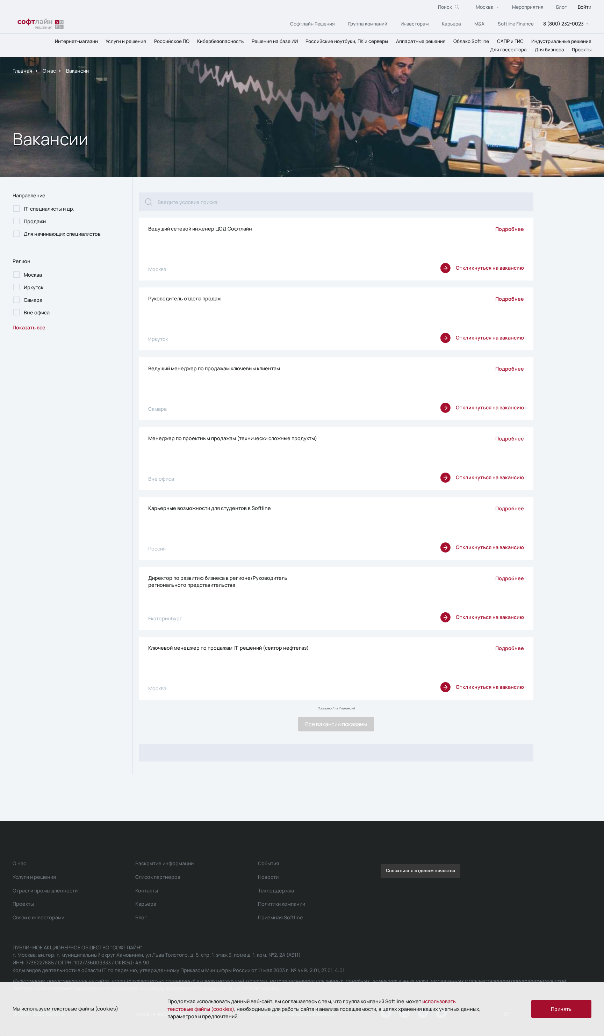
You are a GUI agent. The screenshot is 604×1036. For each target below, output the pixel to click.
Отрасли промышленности (45, 890)
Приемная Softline (280, 917)
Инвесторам (415, 24)
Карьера (451, 24)
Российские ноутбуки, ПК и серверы (346, 41)
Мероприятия (528, 7)
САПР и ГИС (510, 41)
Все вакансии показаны (336, 724)
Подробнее (509, 229)
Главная (22, 70)
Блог (561, 7)
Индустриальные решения (561, 41)
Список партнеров (157, 877)
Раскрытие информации (164, 863)
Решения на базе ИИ (275, 41)
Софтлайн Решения (312, 24)
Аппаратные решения (421, 41)
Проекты (581, 49)
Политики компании (281, 903)
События (268, 863)
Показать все (29, 327)
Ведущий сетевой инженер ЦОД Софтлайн (200, 228)
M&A (479, 24)
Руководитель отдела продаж (184, 298)
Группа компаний (367, 24)
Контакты (146, 890)
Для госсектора (508, 49)
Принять (561, 1009)
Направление (29, 195)
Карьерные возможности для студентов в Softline (209, 508)
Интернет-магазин (76, 41)
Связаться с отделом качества (420, 870)
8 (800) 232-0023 (563, 23)
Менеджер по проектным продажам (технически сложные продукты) (232, 438)
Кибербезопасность (220, 41)
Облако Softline (471, 41)
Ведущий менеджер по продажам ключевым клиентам (214, 368)
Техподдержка (276, 890)
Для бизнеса (549, 49)
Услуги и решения (126, 41)
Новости (268, 877)
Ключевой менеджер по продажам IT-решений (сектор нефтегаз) (228, 647)
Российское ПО (171, 41)
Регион (21, 261)
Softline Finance (516, 24)
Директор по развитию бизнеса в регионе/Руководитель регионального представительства (217, 581)
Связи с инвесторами (38, 917)
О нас (49, 70)
